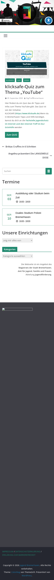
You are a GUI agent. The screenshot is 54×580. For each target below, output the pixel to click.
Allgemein (10, 80)
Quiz (19, 80)
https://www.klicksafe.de (27, 113)
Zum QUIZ (12, 134)
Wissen (26, 80)
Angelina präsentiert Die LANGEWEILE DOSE (28, 155)
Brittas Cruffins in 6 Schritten (21, 146)
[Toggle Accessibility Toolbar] (48, 20)
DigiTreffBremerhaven (35, 98)
